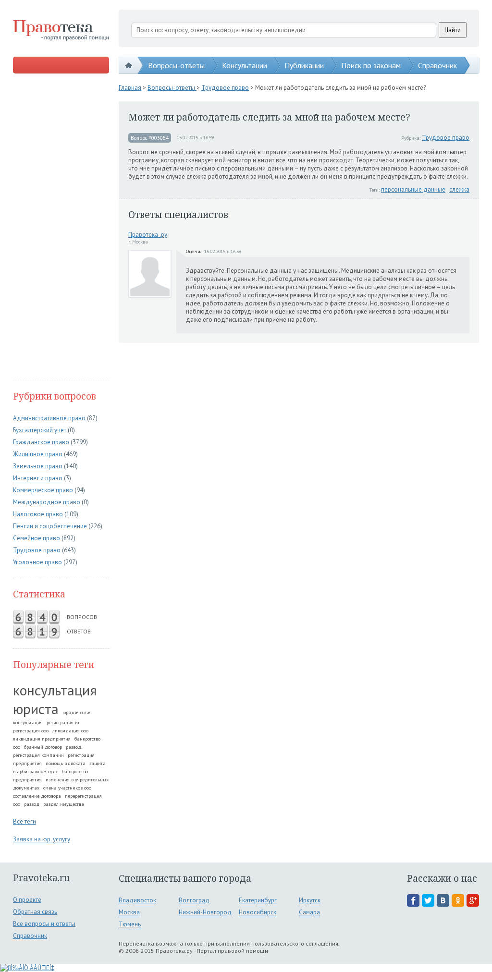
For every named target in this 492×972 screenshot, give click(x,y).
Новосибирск (257, 912)
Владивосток (137, 900)
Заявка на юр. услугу (41, 839)
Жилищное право (37, 454)
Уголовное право (37, 562)
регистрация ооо (31, 731)
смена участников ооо (67, 788)
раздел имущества (63, 804)
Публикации (304, 65)
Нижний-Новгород (205, 912)
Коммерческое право (43, 490)
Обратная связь (35, 912)
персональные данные (413, 189)
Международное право (46, 502)
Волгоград (194, 900)
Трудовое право (37, 550)
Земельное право (37, 466)
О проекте (27, 900)
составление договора (37, 796)
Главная (130, 88)
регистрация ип (64, 722)
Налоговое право (38, 514)
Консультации (244, 65)
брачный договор (43, 747)
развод (31, 804)
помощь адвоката (66, 763)
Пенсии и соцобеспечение (50, 526)
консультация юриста (55, 699)
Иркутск (309, 900)
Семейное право (36, 538)
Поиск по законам (371, 65)
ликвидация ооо (70, 731)
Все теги (24, 821)
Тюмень (130, 924)
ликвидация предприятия (42, 739)
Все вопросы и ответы (44, 924)
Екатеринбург (258, 900)
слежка (459, 189)
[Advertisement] (61, 228)
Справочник (437, 65)
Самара (309, 912)
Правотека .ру (147, 235)
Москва (129, 912)
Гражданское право (41, 442)
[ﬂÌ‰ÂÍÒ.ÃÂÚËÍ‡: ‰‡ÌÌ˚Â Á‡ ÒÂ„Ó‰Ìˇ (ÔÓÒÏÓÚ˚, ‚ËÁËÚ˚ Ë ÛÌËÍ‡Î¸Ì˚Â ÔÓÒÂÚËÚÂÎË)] (27, 968)
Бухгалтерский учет (39, 430)
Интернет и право (37, 478)
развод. (74, 747)
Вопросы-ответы (176, 65)
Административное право (49, 418)
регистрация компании (38, 755)
